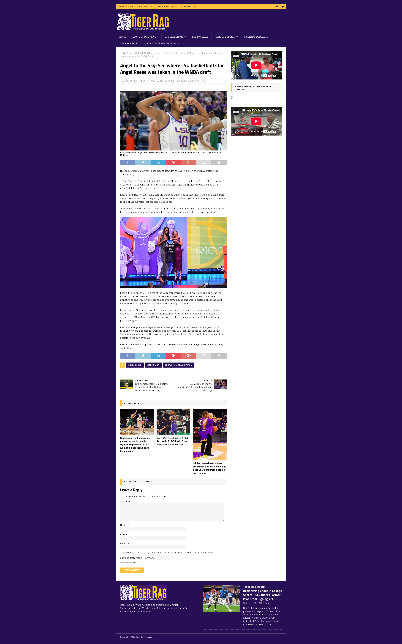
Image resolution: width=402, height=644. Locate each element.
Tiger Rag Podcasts (256, 37)
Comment (125, 501)
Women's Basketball (188, 81)
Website (124, 543)
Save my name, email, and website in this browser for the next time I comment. (168, 552)
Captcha (124, 558)
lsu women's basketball (178, 365)
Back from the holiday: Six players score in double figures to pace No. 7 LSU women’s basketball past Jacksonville (135, 444)
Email (124, 534)
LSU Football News (144, 37)
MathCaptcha (131, 562)
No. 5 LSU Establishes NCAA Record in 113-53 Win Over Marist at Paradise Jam (172, 441)
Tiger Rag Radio (129, 43)
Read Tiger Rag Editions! (162, 43)
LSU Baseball (200, 37)
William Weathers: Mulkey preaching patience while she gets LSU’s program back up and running (209, 468)
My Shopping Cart (189, 6)
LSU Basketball (174, 37)
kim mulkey (153, 365)
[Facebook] (277, 6)
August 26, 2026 (254, 603)
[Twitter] (283, 6)
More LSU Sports (225, 37)
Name (124, 525)
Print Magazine (126, 6)
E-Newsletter (145, 6)
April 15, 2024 (131, 81)
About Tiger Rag (165, 6)
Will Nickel (149, 81)
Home (122, 37)
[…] (269, 624)
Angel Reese (134, 365)
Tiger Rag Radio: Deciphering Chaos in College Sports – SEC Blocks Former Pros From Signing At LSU (262, 592)
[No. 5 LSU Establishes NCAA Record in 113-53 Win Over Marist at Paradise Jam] (173, 422)
